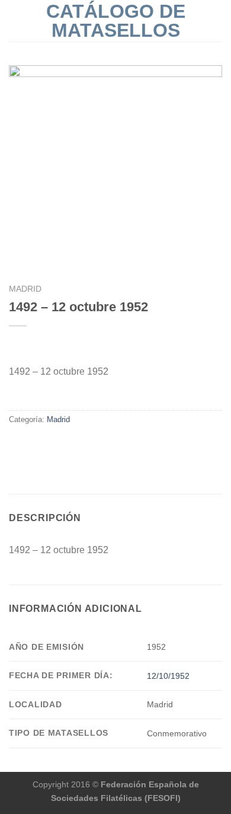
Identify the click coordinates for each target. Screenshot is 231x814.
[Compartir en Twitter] (31, 444)
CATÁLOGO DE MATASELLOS (115, 21)
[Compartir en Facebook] (16, 444)
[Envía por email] (45, 444)
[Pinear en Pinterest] (59, 444)
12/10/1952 (168, 676)
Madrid (25, 289)
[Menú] (16, 20)
